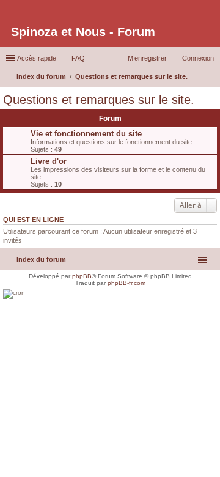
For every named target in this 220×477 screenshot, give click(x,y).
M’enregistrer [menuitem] (147, 58)
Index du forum (41, 259)
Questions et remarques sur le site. (98, 99)
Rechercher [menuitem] (209, 78)
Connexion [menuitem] (198, 58)
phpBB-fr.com (126, 282)
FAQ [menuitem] (78, 58)
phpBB (82, 276)
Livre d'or (49, 161)
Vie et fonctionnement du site (86, 133)
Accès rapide (36, 58)
